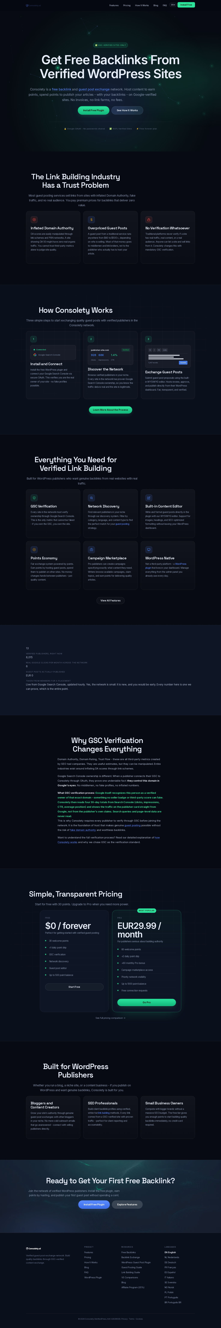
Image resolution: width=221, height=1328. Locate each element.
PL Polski (169, 1292)
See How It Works (127, 110)
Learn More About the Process (110, 409)
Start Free (74, 987)
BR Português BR (173, 1302)
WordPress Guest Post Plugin (136, 1262)
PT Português (171, 1297)
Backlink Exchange (130, 1257)
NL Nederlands (172, 1257)
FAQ (165, 5)
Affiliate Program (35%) (133, 1287)
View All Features (110, 600)
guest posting (122, 524)
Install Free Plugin (93, 110)
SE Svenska (170, 1282)
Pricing (127, 5)
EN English (170, 1252)
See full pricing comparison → (111, 1017)
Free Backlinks (128, 1252)
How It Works (142, 5)
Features (114, 5)
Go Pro (146, 1002)
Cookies (139, 1319)
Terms (131, 1319)
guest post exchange (94, 89)
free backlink (61, 89)
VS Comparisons (129, 1277)
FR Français (170, 1267)
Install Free (186, 4)
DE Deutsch (170, 1262)
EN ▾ (173, 5)
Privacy (124, 1319)
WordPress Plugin (93, 1277)
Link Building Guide (130, 1272)
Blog (155, 5)
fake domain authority (83, 829)
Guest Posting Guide (131, 1267)
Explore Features (127, 1204)
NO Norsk (169, 1287)
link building (104, 1112)
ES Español (170, 1272)
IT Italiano (169, 1277)
